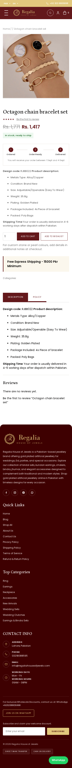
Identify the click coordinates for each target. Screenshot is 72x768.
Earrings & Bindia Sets (16, 620)
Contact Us (9, 536)
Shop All (7, 525)
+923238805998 (12, 705)
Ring (5, 580)
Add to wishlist (54, 236)
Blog (5, 519)
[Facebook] (6, 492)
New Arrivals (10, 603)
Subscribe (58, 731)
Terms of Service (12, 553)
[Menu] (6, 12)
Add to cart (28, 236)
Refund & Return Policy (16, 559)
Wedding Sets (11, 609)
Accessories (10, 598)
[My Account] (58, 13)
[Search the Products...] (50, 13)
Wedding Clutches (14, 615)
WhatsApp (58, 760)
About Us (8, 530)
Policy (37, 297)
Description (15, 297)
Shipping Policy (12, 547)
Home (6, 513)
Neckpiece (9, 592)
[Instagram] (15, 492)
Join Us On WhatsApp (18, 713)
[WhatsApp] (32, 492)
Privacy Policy (11, 542)
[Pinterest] (23, 492)
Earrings (7, 586)
